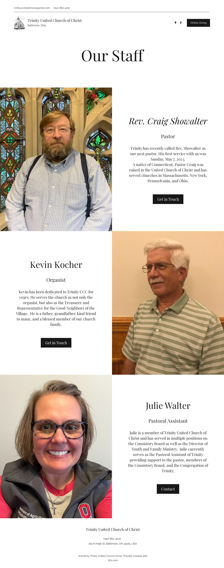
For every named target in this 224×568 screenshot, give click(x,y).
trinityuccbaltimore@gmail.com (32, 7)
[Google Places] (175, 23)
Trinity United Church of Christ (55, 20)
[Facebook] (181, 23)
